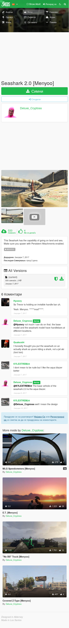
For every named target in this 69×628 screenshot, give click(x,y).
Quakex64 (18, 342)
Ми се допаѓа (30, 233)
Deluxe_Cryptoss (31, 108)
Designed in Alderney (12, 616)
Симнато (12, 233)
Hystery (17, 300)
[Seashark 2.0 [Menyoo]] (34, 188)
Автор (36, 321)
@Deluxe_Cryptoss (23, 404)
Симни (36, 91)
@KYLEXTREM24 (22, 385)
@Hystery (18, 324)
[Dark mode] (60, 4)
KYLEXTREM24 (21, 363)
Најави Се (39, 416)
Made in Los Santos (11, 620)
